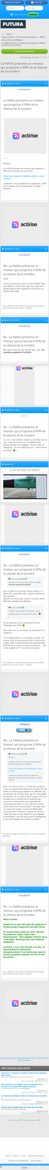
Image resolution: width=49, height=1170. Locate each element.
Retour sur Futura (12, 2)
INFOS (42, 37)
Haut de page (36, 1160)
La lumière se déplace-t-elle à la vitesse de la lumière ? (24, 1097)
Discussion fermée (24, 51)
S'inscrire (36, 2)
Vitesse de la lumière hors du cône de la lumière (22, 1107)
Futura (7, 1156)
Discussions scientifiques (12, 40)
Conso (23, 1156)
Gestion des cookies (36, 1156)
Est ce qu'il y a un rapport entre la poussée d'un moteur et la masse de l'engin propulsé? (22, 1085)
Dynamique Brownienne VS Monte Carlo (18, 1058)
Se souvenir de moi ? (19, 14)
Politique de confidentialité (18, 1160)
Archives (16, 1156)
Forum (9, 34)
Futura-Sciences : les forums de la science (19, 37)
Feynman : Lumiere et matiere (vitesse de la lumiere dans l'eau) (23, 1074)
